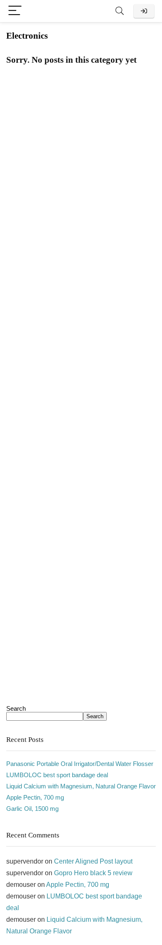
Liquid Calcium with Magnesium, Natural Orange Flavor (81, 786)
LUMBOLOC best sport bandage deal (57, 774)
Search (16, 708)
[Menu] (15, 11)
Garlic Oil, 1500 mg (32, 808)
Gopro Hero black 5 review (93, 872)
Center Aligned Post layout (93, 861)
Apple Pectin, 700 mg (35, 797)
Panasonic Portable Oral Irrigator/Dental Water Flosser (79, 763)
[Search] (120, 11)
